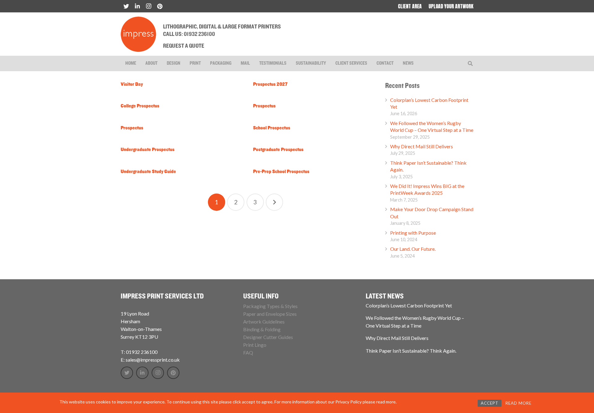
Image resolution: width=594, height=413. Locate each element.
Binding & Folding (262, 329)
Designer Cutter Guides (268, 337)
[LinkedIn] (137, 6)
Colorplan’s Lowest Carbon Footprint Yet (409, 305)
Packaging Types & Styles (270, 306)
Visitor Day (132, 84)
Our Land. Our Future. (413, 249)
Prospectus (264, 106)
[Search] (470, 64)
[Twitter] (126, 6)
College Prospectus (140, 106)
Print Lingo (254, 345)
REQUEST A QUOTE (183, 46)
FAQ (248, 352)
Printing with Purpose (413, 233)
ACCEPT (489, 403)
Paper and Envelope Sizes (270, 314)
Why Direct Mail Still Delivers (421, 146)
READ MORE (519, 403)
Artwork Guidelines (264, 321)
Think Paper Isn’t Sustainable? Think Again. (411, 351)
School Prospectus (271, 128)
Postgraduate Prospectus (278, 149)
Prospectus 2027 (270, 84)
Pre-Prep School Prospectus (281, 171)
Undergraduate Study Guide (148, 171)
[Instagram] (148, 6)
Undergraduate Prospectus (147, 149)
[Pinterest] (159, 6)
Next (274, 202)
